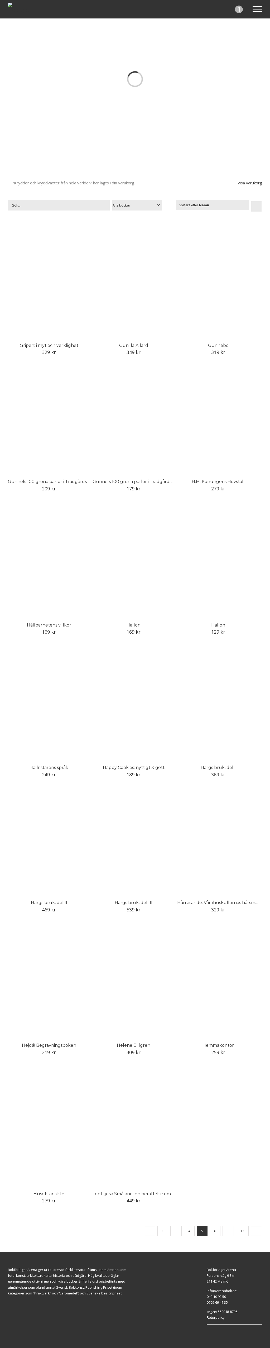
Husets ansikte (48, 1193)
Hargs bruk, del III (133, 902)
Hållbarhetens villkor (49, 625)
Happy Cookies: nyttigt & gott (134, 767)
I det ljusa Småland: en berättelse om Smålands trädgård (152, 1193)
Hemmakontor (218, 1045)
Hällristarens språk (49, 767)
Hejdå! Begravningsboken (49, 1045)
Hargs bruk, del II (49, 902)
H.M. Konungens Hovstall (218, 481)
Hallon (134, 625)
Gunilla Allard (133, 345)
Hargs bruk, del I (218, 767)
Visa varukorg (250, 182)
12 (242, 1231)
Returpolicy (216, 1317)
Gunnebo (218, 345)
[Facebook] (231, 1327)
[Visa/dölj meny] (257, 9)
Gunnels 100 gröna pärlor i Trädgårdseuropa (55, 481)
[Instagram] (237, 1327)
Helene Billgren (133, 1045)
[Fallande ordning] (256, 206)
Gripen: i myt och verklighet (49, 345)
